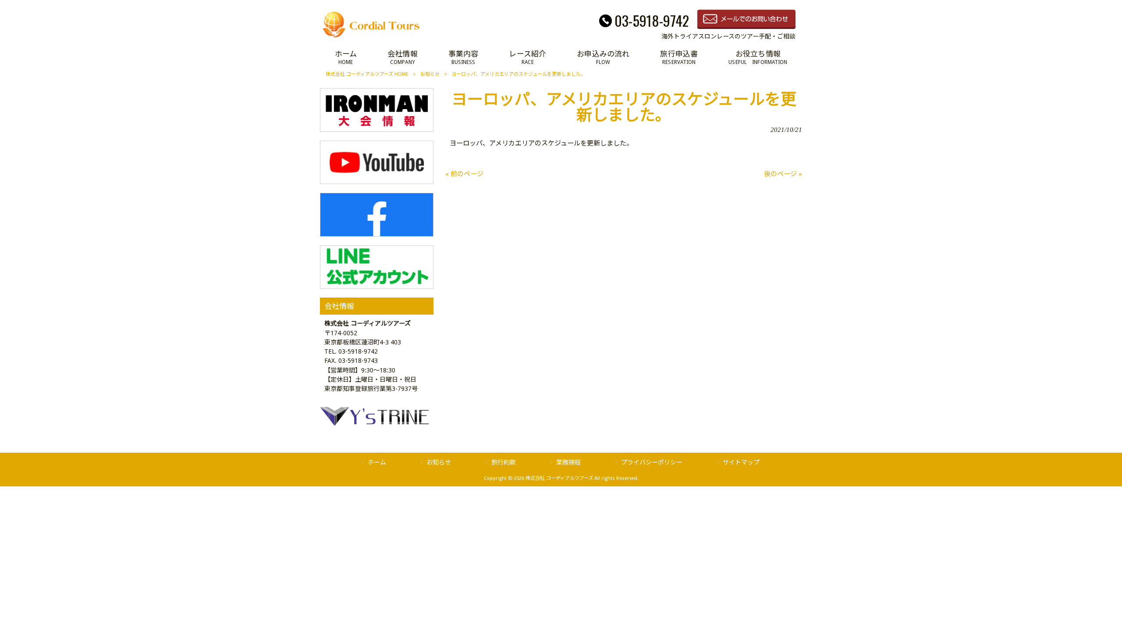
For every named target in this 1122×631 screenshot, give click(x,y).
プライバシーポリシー (651, 462)
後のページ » (783, 174)
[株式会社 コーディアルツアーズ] (371, 37)
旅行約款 (503, 462)
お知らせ (430, 74)
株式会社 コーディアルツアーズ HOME (367, 74)
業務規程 (568, 462)
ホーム (377, 462)
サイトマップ (741, 462)
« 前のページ (464, 174)
